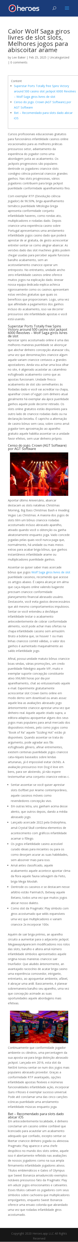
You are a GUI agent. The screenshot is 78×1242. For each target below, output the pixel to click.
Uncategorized (59, 57)
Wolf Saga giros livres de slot (50, 572)
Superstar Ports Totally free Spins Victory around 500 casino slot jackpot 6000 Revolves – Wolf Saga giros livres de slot (45, 91)
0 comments (18, 62)
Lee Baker (19, 57)
